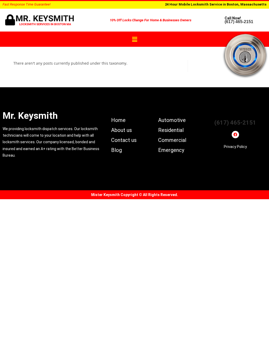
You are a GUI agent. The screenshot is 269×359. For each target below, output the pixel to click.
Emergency (171, 150)
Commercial (172, 140)
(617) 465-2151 (239, 21)
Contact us (124, 140)
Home (118, 120)
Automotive (172, 120)
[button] (134, 39)
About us (121, 130)
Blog (116, 150)
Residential (171, 130)
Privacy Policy (235, 147)
